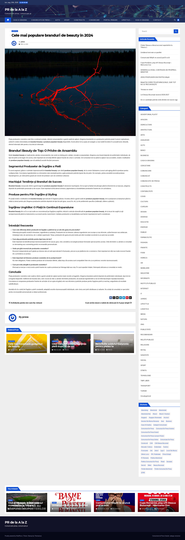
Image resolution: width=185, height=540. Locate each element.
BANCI (143, 150)
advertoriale (162, 410)
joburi (156, 450)
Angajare (144, 417)
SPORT (67, 20)
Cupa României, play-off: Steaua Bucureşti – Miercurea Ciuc (158, 504)
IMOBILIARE (145, 268)
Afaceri (155, 414)
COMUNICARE (94, 20)
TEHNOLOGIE (146, 375)
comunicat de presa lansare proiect (152, 436)
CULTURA (144, 201)
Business (169, 421)
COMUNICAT (145, 176)
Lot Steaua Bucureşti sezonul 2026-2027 (155, 95)
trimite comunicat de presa (163, 469)
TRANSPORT (146, 386)
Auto (162, 421)
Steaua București (158, 465)
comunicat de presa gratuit (149, 432)
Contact (157, 20)
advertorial (153, 410)
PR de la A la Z (16, 10)
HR (142, 263)
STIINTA (144, 370)
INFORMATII (145, 278)
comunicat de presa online (149, 439)
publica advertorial (156, 458)
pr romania (144, 458)
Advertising (144, 410)
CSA (151, 443)
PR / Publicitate (155, 454)
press (23, 42)
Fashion (165, 447)
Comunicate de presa (167, 439)
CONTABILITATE (147, 191)
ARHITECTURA (146, 130)
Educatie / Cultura (146, 447)
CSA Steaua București (161, 443)
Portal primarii (110, 20)
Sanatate (169, 461)
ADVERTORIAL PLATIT (149, 114)
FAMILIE (144, 232)
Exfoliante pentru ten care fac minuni (26, 303)
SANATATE (145, 355)
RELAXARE (145, 345)
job (151, 450)
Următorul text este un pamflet (151, 52)
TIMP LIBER (145, 381)
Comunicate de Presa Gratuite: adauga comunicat (166, 536)
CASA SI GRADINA (20, 20)
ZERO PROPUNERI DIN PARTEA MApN (155, 77)
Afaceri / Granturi (164, 414)
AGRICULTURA (146, 125)
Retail (162, 461)
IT (141, 293)
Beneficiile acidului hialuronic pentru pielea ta (112, 345)
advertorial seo (146, 414)
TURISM (144, 391)
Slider (149, 465)
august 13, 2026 (147, 508)
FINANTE (144, 247)
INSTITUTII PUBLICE (148, 283)
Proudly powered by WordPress (14, 536)
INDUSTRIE (145, 273)
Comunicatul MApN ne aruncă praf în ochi (155, 57)
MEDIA (143, 314)
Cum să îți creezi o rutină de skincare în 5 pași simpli (107, 303)
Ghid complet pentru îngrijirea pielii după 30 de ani (69, 345)
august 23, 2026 (16, 508)
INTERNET (145, 288)
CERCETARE (146, 166)
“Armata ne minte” (147, 89)
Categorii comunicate (160, 425)
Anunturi (166, 417)
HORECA (144, 258)
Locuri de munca (171, 450)
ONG (142, 324)
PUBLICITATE (146, 329)
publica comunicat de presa (150, 461)
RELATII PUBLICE (147, 340)
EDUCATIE (145, 222)
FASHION (144, 242)
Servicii (143, 465)
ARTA (143, 135)
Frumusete (144, 450)
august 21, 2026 (59, 508)
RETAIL (143, 350)
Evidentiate (157, 447)
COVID (143, 196)
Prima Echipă (167, 454)
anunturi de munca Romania (150, 421)
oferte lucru (145, 454)
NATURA (144, 319)
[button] (175, 20)
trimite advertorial (146, 469)
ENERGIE (144, 227)
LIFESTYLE (126, 20)
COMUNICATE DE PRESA (40, 20)
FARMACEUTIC (146, 237)
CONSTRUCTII (79, 20)
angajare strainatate (155, 417)
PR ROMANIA (29, 508)
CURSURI (144, 206)
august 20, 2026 (103, 508)
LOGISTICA (145, 309)
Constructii (144, 443)
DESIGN (144, 212)
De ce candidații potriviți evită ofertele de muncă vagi (159, 100)
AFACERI (144, 119)
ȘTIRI (143, 472)
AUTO (57, 20)
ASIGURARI (145, 140)
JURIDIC (144, 299)
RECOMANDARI (147, 334)
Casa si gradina (146, 425)
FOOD (143, 253)
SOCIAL (143, 360)
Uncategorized (146, 396)
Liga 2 (162, 450)
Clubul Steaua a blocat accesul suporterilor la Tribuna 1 (25, 504)
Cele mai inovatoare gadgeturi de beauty (25, 345)
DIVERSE (144, 217)
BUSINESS (145, 155)
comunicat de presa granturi (165, 428)
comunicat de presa (147, 428)
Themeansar (38, 536)
